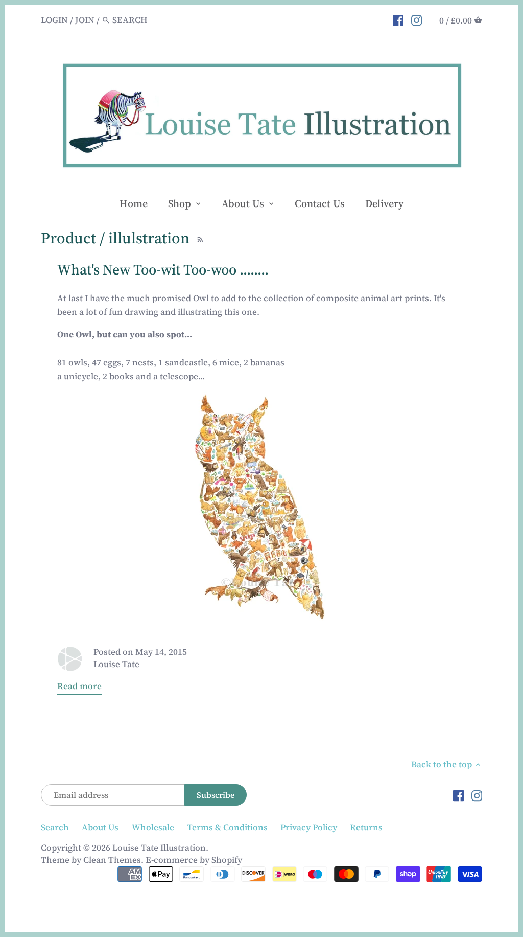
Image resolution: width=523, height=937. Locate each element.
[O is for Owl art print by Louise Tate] (261, 506)
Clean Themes (112, 860)
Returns (366, 827)
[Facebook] (398, 19)
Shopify (226, 860)
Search (55, 827)
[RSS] (198, 237)
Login (54, 20)
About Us (100, 827)
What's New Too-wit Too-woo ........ (163, 269)
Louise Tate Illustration (159, 847)
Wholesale (153, 827)
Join (84, 20)
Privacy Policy (308, 827)
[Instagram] (416, 19)
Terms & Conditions (227, 827)
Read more (79, 686)
